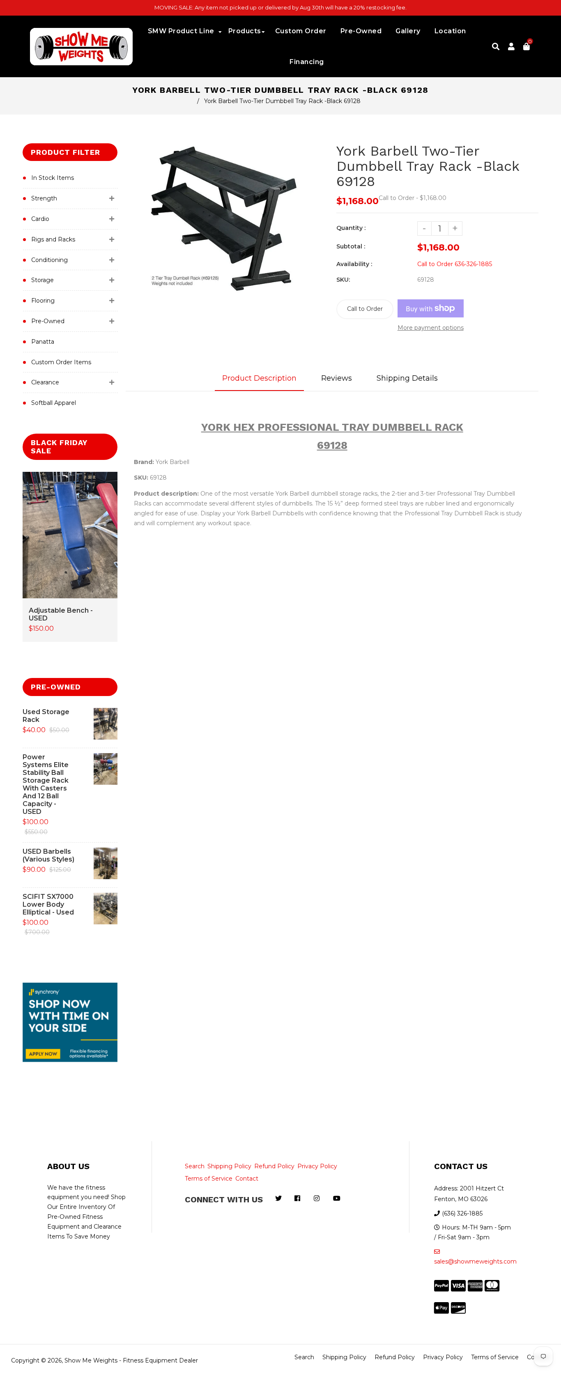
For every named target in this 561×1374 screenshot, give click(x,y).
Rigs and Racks (53, 239)
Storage (42, 280)
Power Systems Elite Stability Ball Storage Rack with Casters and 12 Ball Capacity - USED (46, 784)
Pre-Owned (47, 321)
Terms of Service (208, 1178)
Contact (246, 1178)
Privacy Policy (317, 1166)
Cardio (40, 219)
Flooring (43, 300)
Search (195, 1166)
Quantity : (351, 228)
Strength (44, 198)
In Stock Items (52, 178)
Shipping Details (407, 378)
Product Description (259, 378)
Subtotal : (350, 246)
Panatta (42, 341)
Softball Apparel (53, 403)
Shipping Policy (229, 1166)
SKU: (343, 279)
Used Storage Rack (46, 716)
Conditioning (49, 260)
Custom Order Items (61, 362)
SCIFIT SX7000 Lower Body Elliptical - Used (48, 904)
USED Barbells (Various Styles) (48, 855)
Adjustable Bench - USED (61, 614)
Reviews (336, 378)
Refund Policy (274, 1166)
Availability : (354, 264)
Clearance (45, 382)
